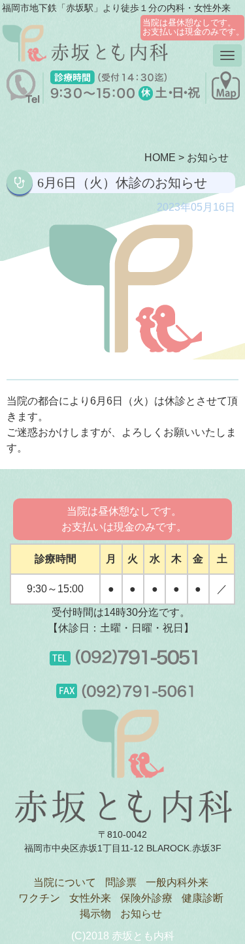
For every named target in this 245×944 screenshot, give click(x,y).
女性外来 (90, 898)
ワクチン (39, 898)
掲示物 (95, 913)
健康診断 (202, 898)
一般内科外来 (177, 882)
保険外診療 (146, 898)
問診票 (121, 882)
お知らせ (208, 157)
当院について (64, 882)
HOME (160, 157)
